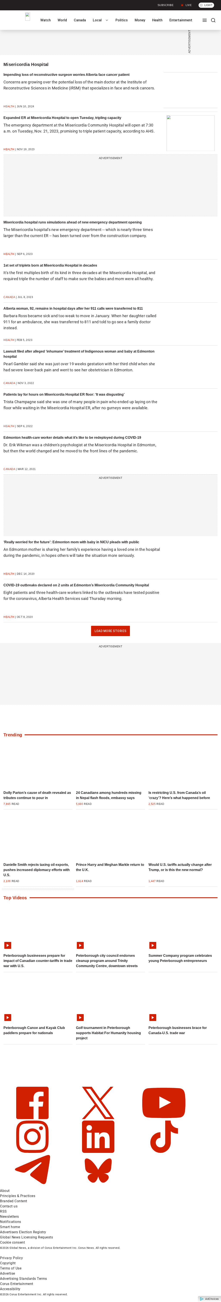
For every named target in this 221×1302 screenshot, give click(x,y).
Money (140, 20)
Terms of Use (10, 1268)
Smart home (10, 1227)
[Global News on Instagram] (33, 1152)
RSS (3, 1211)
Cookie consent (12, 1242)
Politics (121, 20)
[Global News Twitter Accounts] (99, 1118)
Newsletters (9, 1217)
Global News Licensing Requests (26, 1237)
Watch (45, 20)
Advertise (7, 1273)
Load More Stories (110, 632)
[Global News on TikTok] (163, 1152)
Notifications (10, 1222)
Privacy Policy (11, 1258)
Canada (80, 20)
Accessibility (10, 1289)
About (5, 1191)
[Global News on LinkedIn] (99, 1152)
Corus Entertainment (16, 1284)
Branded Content (13, 1201)
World (62, 20)
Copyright (8, 1263)
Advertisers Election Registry (23, 1232)
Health (157, 20)
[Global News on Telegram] (33, 1185)
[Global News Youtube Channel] (163, 1118)
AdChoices (212, 1298)
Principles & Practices (17, 1196)
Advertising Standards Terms (23, 1279)
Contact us (8, 1206)
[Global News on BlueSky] (98, 1185)
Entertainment (180, 20)
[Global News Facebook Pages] (33, 1118)
